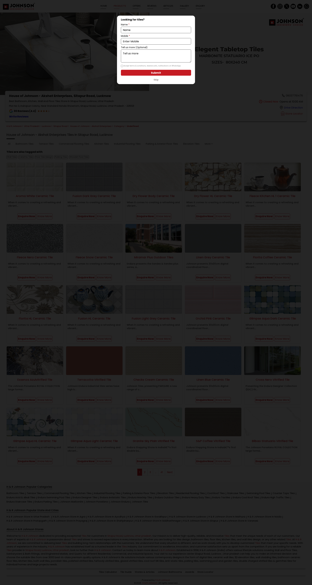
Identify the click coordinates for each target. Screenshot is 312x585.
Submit (156, 73)
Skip (156, 79)
